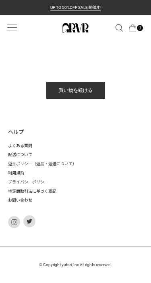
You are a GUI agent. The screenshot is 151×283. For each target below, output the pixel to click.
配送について (20, 154)
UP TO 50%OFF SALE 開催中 (75, 7)
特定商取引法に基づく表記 (32, 191)
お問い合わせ (20, 200)
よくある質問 (20, 146)
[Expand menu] (12, 28)
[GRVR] (75, 28)
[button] (119, 28)
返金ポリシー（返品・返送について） (42, 164)
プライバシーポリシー (28, 182)
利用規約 (16, 173)
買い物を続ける (76, 90)
